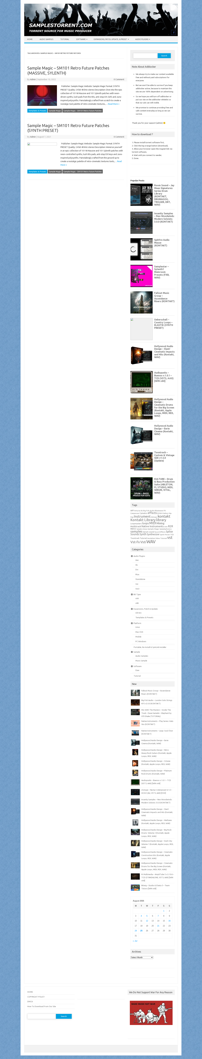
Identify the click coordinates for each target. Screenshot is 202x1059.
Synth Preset (165, 534)
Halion (165, 513)
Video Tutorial (161, 538)
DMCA (30, 1001)
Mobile (138, 637)
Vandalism (151, 538)
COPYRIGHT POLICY (36, 997)
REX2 (133, 529)
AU (142, 511)
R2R (170, 526)
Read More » (113, 104)
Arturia (137, 511)
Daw (137, 670)
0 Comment (119, 79)
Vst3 (137, 589)
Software (81, 39)
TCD (172, 534)
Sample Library (141, 529)
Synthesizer (153, 534)
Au (136, 565)
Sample (137, 652)
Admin (33, 79)
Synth (143, 534)
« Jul (135, 941)
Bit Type (137, 594)
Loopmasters (136, 524)
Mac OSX (139, 632)
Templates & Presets (37, 111)
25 (141, 931)
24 (136, 931)
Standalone (140, 579)
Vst (136, 584)
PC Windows (140, 641)
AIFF (132, 511)
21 (158, 926)
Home (30, 39)
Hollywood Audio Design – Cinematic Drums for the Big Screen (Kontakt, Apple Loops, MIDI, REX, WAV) (157, 866)
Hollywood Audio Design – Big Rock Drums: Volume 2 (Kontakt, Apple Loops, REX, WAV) (156, 833)
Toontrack (134, 538)
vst (170, 537)
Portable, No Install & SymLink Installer (150, 647)
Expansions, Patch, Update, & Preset (110, 39)
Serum (145, 532)
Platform (137, 623)
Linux (137, 627)
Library (138, 613)
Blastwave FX (160, 511)
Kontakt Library (143, 520)
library (161, 520)
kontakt (164, 516)
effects (152, 512)
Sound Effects (160, 532)
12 (147, 921)
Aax (137, 560)
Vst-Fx (135, 542)
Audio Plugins (141, 39)
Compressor (134, 513)
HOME (30, 992)
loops (145, 523)
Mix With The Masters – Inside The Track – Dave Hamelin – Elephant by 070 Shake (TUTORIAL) (156, 713)
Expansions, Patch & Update (146, 609)
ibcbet (132, 1033)
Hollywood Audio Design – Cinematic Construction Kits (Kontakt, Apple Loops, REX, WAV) (157, 855)
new (166, 527)
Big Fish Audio (148, 511)
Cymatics (143, 513)
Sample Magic (55, 111)
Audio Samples (46, 39)
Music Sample (141, 661)
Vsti (143, 542)
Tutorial (64, 39)
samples (136, 531)
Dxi (136, 569)
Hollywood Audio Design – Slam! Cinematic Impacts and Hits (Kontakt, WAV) (157, 812)
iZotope (154, 517)
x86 (137, 603)
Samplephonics (166, 529)
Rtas (137, 574)
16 (169, 921)
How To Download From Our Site (41, 1006)
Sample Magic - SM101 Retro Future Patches (82, 111)
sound (151, 532)
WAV (151, 541)
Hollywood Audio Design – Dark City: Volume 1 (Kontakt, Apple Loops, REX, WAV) (157, 844)
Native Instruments (153, 526)
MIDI (152, 523)
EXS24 (160, 513)
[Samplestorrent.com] (101, 35)
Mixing (160, 523)
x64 (137, 598)
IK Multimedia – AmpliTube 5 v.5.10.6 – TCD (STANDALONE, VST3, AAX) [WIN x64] (157, 877)
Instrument (142, 516)
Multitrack (135, 526)
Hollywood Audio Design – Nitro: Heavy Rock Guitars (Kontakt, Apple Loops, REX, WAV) (156, 753)
